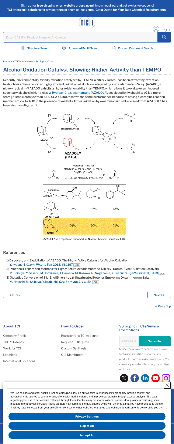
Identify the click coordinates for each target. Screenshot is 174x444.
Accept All (87, 435)
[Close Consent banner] (167, 385)
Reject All (87, 426)
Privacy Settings (87, 416)
